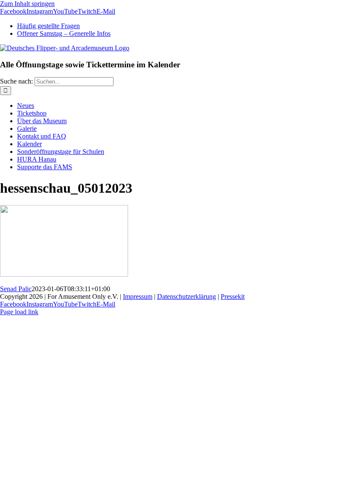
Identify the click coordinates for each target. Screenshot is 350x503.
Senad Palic (16, 288)
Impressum (137, 296)
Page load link (19, 311)
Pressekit (233, 296)
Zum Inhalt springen (27, 3)
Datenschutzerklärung (186, 296)
